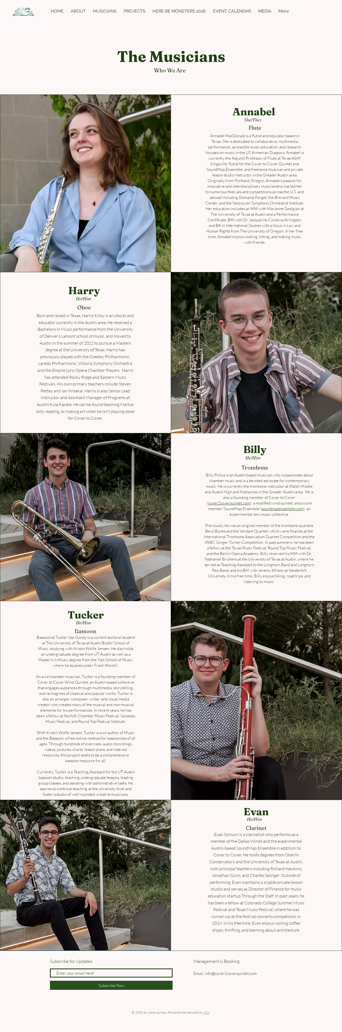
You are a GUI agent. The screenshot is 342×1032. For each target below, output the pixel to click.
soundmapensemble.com (283, 508)
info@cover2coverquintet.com (231, 973)
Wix (206, 1012)
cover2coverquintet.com (229, 503)
